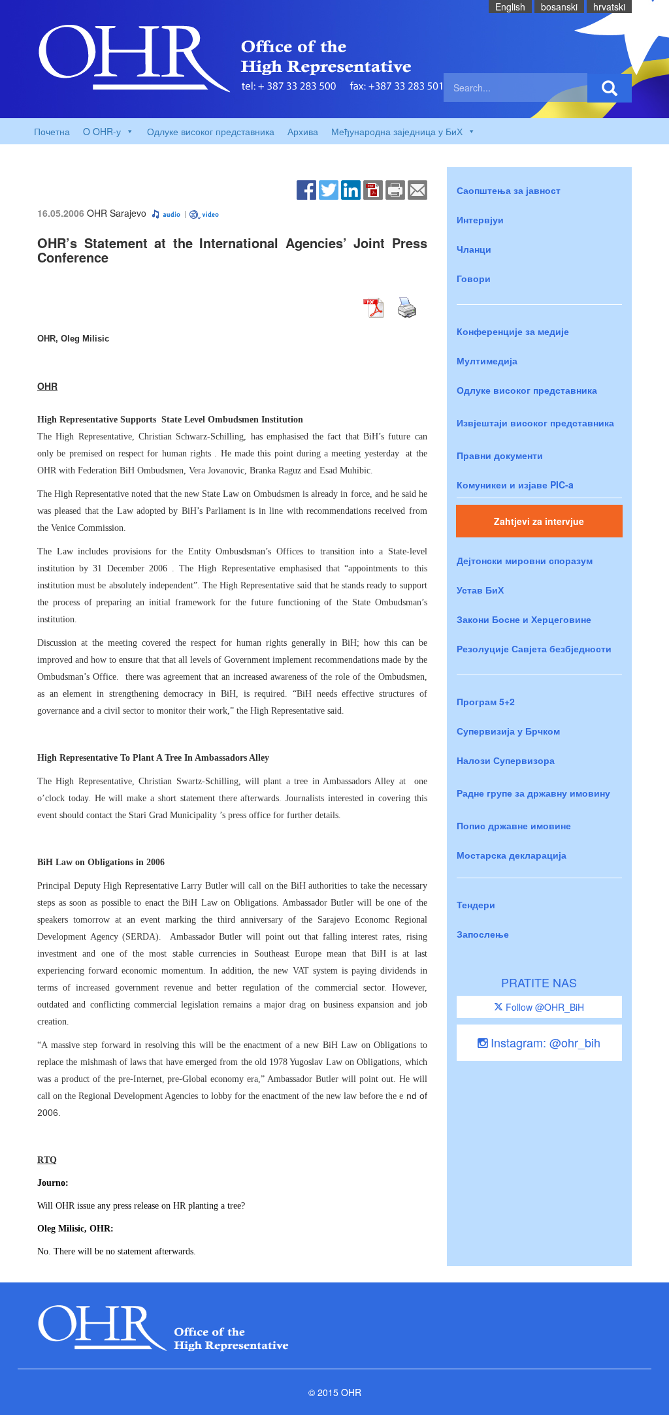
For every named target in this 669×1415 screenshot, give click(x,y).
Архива (302, 131)
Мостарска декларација (511, 854)
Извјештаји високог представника (535, 422)
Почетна (52, 131)
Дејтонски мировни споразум (525, 560)
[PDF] (373, 188)
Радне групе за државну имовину (533, 792)
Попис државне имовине (514, 825)
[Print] (395, 188)
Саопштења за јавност (509, 190)
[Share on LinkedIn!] (351, 188)
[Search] (609, 88)
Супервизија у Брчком (508, 730)
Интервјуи (480, 219)
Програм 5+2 (486, 701)
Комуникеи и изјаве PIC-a (515, 484)
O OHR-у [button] (102, 131)
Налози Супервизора (506, 760)
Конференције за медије (513, 331)
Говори (474, 278)
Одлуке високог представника (210, 131)
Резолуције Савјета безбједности (534, 648)
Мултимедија (487, 360)
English (510, 6)
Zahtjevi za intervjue (539, 521)
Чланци (474, 248)
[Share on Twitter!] (328, 188)
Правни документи (500, 455)
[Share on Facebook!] (306, 188)
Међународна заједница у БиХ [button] (397, 131)
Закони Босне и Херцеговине (524, 619)
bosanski (559, 6)
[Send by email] (417, 188)
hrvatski (609, 6)
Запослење (483, 933)
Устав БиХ (480, 589)
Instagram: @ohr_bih (543, 1042)
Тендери (476, 904)
